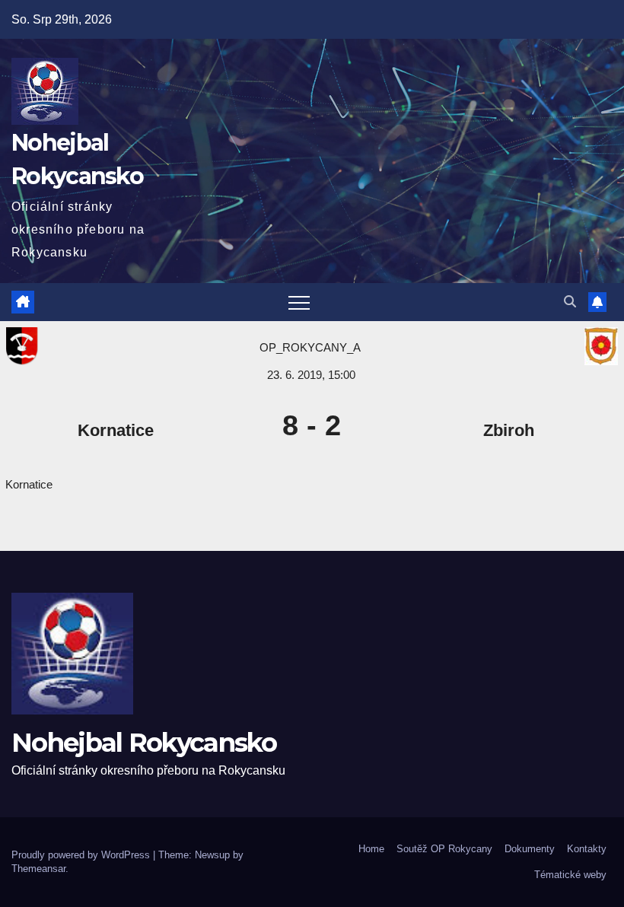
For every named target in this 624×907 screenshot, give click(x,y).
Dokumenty (530, 848)
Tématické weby (570, 874)
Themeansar (38, 868)
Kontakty (586, 848)
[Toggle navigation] (299, 302)
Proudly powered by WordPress (82, 855)
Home (371, 848)
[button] (570, 301)
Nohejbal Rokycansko (144, 743)
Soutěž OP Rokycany (444, 848)
